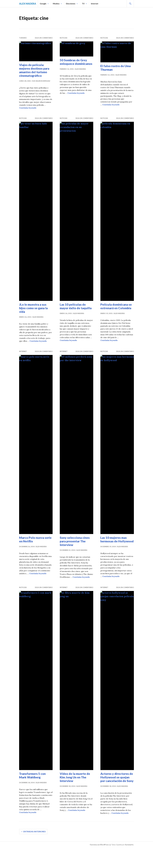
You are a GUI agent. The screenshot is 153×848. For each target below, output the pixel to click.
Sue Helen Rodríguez (41, 81)
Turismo (23, 38)
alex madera (27, 3)
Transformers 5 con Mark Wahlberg (32, 775)
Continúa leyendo (27, 108)
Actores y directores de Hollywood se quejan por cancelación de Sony (117, 777)
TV (83, 3)
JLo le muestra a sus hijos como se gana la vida (33, 308)
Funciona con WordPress (99, 845)
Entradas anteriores (34, 831)
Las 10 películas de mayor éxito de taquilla (76, 306)
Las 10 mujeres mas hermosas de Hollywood (117, 539)
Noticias (63, 38)
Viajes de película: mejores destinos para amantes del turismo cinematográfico (34, 70)
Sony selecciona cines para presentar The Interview (75, 541)
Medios (56, 3)
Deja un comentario (44, 38)
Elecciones (70, 3)
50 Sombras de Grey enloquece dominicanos (76, 61)
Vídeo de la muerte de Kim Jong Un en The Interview (75, 777)
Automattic (129, 845)
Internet (94, 3)
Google (43, 3)
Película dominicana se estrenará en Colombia (116, 306)
